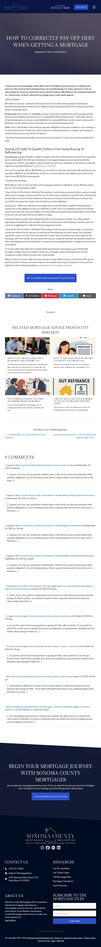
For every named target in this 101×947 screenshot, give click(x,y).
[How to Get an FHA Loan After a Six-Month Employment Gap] (27, 345)
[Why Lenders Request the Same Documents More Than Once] (27, 386)
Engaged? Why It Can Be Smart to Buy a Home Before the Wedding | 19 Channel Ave (44, 525)
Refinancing (10, 205)
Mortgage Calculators (63, 881)
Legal (53, 940)
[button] (42, 847)
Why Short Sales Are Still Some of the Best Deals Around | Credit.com (37, 676)
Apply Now (81, 7)
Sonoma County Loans (73, 938)
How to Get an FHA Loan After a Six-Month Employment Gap (26, 359)
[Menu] (94, 7)
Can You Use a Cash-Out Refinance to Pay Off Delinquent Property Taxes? (73, 401)
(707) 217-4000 (60, 8)
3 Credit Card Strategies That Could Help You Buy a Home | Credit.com (38, 616)
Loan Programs (60, 885)
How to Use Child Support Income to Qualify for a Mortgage (73, 359)
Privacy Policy (90, 938)
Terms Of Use (44, 940)
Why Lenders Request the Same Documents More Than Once (25, 400)
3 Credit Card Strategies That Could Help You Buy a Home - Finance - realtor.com (43, 646)
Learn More (10, 920)
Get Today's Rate (61, 872)
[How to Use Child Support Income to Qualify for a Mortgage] (73, 345)
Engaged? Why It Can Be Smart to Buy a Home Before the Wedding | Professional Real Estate (48, 555)
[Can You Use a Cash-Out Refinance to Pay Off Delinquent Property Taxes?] (73, 386)
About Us (58, 938)
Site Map (60, 940)
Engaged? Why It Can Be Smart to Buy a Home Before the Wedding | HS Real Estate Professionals (50, 495)
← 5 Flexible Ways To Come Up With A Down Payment (25, 436)
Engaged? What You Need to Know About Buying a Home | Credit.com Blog (40, 465)
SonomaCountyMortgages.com (40, 938)
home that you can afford (44, 166)
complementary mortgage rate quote (55, 265)
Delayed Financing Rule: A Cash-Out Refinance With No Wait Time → (75, 436)
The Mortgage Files (62, 877)
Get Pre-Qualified (61, 868)
